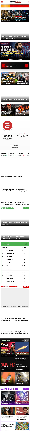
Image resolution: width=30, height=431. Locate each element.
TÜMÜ (15, 147)
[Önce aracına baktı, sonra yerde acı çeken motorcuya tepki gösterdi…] (8, 197)
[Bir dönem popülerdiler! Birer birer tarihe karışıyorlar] (22, 360)
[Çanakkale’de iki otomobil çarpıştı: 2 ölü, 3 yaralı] (22, 184)
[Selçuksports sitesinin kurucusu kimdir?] (8, 184)
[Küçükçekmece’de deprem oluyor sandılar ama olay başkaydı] (22, 197)
